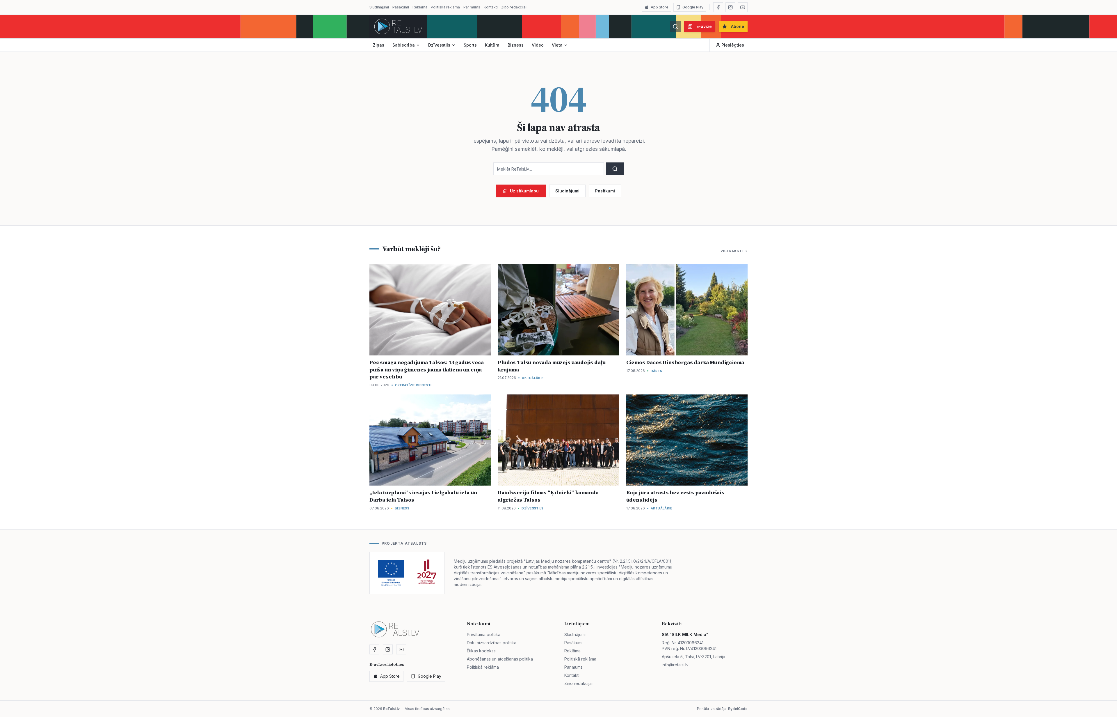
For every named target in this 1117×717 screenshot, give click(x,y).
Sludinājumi (379, 7)
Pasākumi (400, 7)
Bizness (516, 45)
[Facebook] (718, 7)
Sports (470, 45)
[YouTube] (743, 7)
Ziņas (378, 45)
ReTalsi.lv (391, 709)
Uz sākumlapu (524, 190)
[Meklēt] (675, 26)
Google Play (692, 7)
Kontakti (491, 7)
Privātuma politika (483, 634)
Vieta (557, 45)
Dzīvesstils (439, 45)
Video (538, 45)
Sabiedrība (403, 45)
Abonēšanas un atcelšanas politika (500, 658)
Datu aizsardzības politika (491, 642)
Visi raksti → (734, 251)
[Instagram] (730, 7)
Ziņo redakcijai (514, 7)
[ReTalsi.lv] (398, 26)
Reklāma (419, 7)
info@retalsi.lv (675, 664)
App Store (659, 7)
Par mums (471, 7)
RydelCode (738, 709)
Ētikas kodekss (481, 650)
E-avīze (704, 26)
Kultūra (492, 45)
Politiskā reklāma (445, 7)
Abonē (737, 26)
